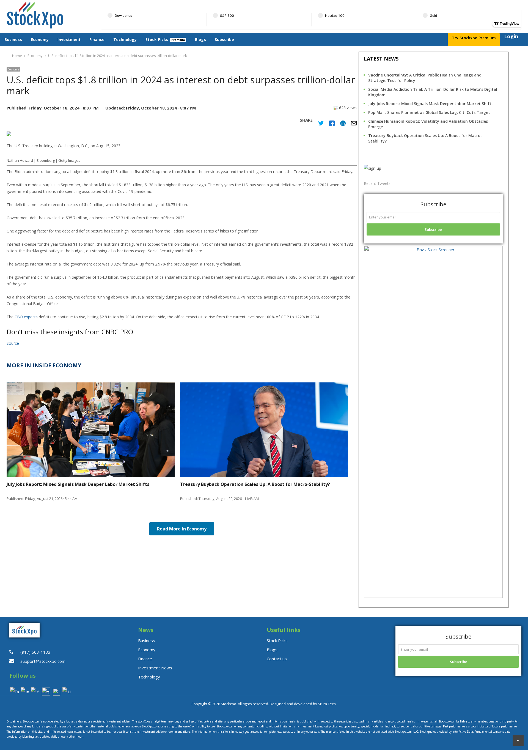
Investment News (155, 667)
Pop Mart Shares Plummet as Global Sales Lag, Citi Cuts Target (429, 112)
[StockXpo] (49, 15)
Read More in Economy (182, 529)
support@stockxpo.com (42, 661)
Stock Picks (156, 39)
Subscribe (224, 39)
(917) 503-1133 (35, 652)
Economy (40, 39)
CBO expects (26, 316)
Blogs (200, 39)
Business (13, 39)
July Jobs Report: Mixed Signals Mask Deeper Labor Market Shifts (430, 103)
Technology (125, 39)
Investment (69, 39)
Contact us (277, 658)
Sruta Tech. (327, 703)
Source (13, 343)
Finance (97, 39)
